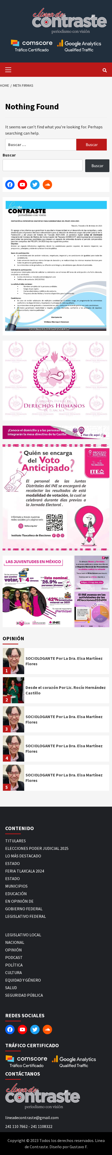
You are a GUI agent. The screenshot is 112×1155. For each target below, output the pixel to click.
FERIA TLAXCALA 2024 (24, 871)
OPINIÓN (13, 949)
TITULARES (15, 840)
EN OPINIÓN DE (19, 901)
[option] (56, 662)
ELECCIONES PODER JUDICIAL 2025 (37, 848)
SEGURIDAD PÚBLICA (24, 995)
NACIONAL (14, 942)
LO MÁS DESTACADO (23, 855)
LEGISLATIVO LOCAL (23, 934)
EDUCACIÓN (16, 893)
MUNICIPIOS (16, 886)
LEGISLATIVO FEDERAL (25, 916)
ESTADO (12, 863)
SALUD (11, 987)
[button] (38, 591)
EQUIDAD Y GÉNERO (23, 980)
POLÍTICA (14, 965)
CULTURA (13, 972)
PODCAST (14, 957)
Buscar (9, 155)
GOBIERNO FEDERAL (23, 908)
